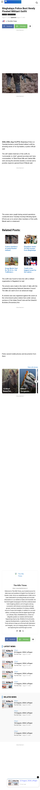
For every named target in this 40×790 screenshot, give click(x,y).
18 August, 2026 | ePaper (23, 673)
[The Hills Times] (4, 21)
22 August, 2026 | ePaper (23, 652)
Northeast (11, 14)
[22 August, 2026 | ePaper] (7, 654)
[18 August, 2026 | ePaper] (7, 675)
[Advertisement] (20, 51)
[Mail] (20, 630)
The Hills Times (12, 21)
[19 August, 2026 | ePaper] (7, 665)
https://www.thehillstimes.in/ (20, 588)
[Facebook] (17, 630)
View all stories (33, 367)
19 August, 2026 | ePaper (23, 663)
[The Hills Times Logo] (13, 2)
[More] (30, 26)
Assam (4, 14)
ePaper (16, 650)
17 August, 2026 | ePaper (23, 684)
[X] (23, 630)
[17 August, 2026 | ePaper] (7, 685)
